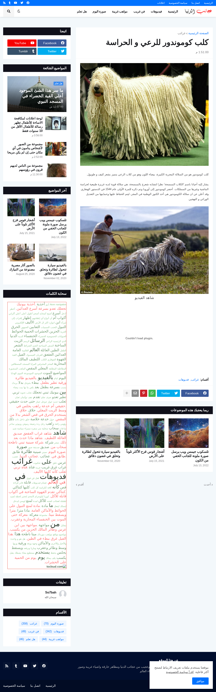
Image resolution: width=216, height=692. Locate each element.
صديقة (36, 447)
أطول (29, 313)
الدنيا (13, 336)
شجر (56, 442)
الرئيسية (208, 2)
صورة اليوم (57, 452)
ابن (57, 322)
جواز (50, 401)
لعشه (49, 501)
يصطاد (18, 552)
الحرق (15, 327)
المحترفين (41, 364)
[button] (18, 11)
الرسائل (37, 340)
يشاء (24, 552)
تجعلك (37, 392)
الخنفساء (30, 336)
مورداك (41, 534)
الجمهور (24, 327)
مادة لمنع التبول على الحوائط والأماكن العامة (37, 508)
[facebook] (28, 3)
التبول (62, 327)
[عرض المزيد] (126, 393)
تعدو (55, 397)
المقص (31, 368)
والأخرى (55, 543)
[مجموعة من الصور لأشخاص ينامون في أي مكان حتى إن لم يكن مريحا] (55, 149)
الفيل (21, 354)
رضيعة (33, 424)
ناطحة (26, 534)
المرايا (33, 364)
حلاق (32, 410)
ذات (17, 419)
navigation (61, 304)
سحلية (45, 428)
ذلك (11, 419)
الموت (47, 373)
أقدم (81, 484)
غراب (62, 467)
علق (55, 463)
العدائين (60, 354)
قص (63, 487)
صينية (37, 452)
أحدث (207, 484)
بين (62, 392)
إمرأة (63, 322)
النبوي (20, 373)
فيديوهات (36, 482)
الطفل (63, 350)
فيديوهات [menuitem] (156, 11)
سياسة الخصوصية (178, 2)
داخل (22, 419)
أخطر (12, 309)
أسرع (57, 313)
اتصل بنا (196, 2)
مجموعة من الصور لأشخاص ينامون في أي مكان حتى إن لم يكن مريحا (25, 148)
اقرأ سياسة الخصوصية (180, 672)
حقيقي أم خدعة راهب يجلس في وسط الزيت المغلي (41, 408)
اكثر (46, 322)
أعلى (23, 313)
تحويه (23, 392)
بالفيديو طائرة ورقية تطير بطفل (40, 380)
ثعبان (17, 397)
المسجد (26, 364)
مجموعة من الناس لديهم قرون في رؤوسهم (26, 168)
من (55, 523)
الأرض (38, 322)
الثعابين (34, 327)
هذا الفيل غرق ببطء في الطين (37, 536)
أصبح (49, 313)
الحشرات (42, 331)
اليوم (62, 378)
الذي (64, 341)
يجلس (61, 552)
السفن (50, 345)
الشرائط (28, 345)
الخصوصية (52, 336)
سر (39, 428)
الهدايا (13, 373)
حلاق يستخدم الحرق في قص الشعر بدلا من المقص (38, 414)
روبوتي (18, 424)
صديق (44, 447)
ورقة (29, 543)
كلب (33, 487)
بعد (37, 387)
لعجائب (56, 501)
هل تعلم (27, 639)
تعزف (48, 397)
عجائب (45, 456)
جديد (55, 401)
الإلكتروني (19, 322)
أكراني (12, 313)
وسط (62, 548)
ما (51, 505)
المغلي (43, 368)
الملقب (22, 368)
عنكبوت (37, 463)
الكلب (44, 359)
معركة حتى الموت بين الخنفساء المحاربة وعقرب (38, 516)
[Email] (135, 393)
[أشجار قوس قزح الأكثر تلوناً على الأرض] (144, 433)
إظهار (27, 318)
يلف (54, 558)
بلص (32, 387)
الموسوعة (29, 373)
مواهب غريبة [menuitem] (120, 11)
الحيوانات (62, 336)
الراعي (49, 341)
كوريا (46, 496)
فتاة (32, 467)
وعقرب (42, 548)
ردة (38, 424)
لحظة (18, 496)
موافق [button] (200, 681)
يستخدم (42, 552)
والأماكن (44, 543)
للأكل (42, 501)
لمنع (29, 501)
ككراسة (43, 487)
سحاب (54, 428)
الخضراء (42, 336)
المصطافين (16, 364)
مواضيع (62, 534)
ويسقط (17, 548)
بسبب (63, 387)
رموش (26, 424)
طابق (16, 452)
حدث (24, 401)
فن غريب (30, 631)
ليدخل (16, 501)
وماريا (33, 548)
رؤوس (63, 424)
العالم (35, 349)
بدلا (20, 382)
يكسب (61, 557)
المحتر (50, 364)
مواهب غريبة (53, 639)
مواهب (48, 534)
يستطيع (30, 552)
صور (30, 447)
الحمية (29, 331)
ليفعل (56, 506)
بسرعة (55, 387)
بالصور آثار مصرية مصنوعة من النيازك (22, 267)
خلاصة (35, 419)
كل (37, 487)
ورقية (22, 543)
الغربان (39, 355)
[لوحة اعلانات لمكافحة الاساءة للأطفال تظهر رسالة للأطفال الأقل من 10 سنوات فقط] (55, 123)
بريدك (15, 383)
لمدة (35, 501)
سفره (34, 428)
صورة (22, 446)
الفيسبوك (30, 355)
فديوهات (183, 379)
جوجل (44, 401)
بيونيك (54, 392)
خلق (27, 419)
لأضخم (31, 496)
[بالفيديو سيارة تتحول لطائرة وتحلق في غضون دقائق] (100, 433)
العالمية (25, 350)
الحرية (63, 331)
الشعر (18, 345)
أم (54, 318)
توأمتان (23, 397)
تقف (30, 397)
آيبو (47, 304)
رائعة (57, 424)
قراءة (15, 482)
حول (52, 419)
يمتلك (48, 558)
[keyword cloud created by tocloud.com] (56, 566)
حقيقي (14, 401)
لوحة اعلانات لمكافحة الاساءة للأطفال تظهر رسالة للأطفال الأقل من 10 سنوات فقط (27, 124)
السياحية (43, 345)
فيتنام (43, 482)
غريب (45, 467)
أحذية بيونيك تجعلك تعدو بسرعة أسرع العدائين (41, 306)
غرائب (181, 33)
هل (23, 539)
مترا (20, 510)
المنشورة (13, 368)
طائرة (26, 451)
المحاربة (60, 363)
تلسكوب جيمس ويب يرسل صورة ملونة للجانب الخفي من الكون (190, 456)
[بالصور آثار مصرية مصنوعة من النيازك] (21, 252)
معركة (33, 514)
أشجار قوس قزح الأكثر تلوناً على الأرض (145, 454)
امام (56, 378)
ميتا (33, 534)
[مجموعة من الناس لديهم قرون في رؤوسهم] (55, 170)
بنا (28, 387)
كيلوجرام (39, 496)
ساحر (11, 424)
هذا (17, 533)
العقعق (48, 354)
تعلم (43, 397)
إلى (13, 318)
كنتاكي (17, 487)
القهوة (61, 359)
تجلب (29, 392)
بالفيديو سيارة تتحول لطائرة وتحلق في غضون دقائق (101, 454)
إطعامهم (36, 318)
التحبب (53, 327)
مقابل (63, 525)
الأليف (29, 322)
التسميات (45, 327)
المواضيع (59, 373)
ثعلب (62, 401)
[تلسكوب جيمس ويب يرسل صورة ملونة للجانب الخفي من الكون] (189, 433)
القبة (14, 355)
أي (42, 318)
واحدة (13, 539)
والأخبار (62, 543)
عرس (62, 462)
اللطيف (34, 359)
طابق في (58, 456)
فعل (37, 478)
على (47, 461)
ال (43, 322)
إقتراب (19, 318)
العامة (16, 350)
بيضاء (15, 387)
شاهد (59, 432)
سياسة (20, 428)
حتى (32, 401)
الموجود (38, 373)
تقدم (36, 397)
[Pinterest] (143, 393)
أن (51, 318)
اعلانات (161, 2)
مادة (45, 506)
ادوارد (52, 322)
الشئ (35, 345)
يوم (41, 557)
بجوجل (27, 383)
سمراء (27, 428)
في (20, 476)
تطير (62, 397)
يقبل (12, 552)
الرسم (26, 341)
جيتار (38, 401)
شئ (14, 428)
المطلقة (53, 368)
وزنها (15, 543)
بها (25, 387)
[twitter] (21, 3)
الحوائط (17, 331)
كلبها (26, 487)
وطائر (53, 548)
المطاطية (61, 368)
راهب (50, 423)
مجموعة (43, 515)
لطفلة (63, 501)
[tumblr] (10, 3)
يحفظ (53, 552)
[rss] (4, 3)
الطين (54, 350)
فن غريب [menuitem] (139, 11)
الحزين (54, 331)
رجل (43, 424)
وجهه (34, 543)
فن (33, 478)
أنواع (46, 318)
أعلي (18, 313)
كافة (49, 487)
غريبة (37, 467)
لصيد (12, 496)
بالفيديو (45, 377)
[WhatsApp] (152, 393)
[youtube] (15, 3)
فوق (29, 478)
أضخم (36, 313)
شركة (49, 442)
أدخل (63, 313)
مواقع (55, 534)
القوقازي (51, 359)
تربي (15, 392)
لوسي (22, 501)
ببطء (35, 382)
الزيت (18, 341)
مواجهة (44, 525)
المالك (23, 359)
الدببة (20, 336)
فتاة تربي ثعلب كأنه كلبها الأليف (40, 469)
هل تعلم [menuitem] (82, 11)
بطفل (44, 387)
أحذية (41, 304)
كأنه (55, 486)
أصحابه (43, 313)
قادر (21, 482)
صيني (44, 452)
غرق (54, 467)
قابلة (27, 482)
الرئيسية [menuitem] (173, 11)
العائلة (45, 350)
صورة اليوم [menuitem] (99, 11)
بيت (21, 387)
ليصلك (63, 506)
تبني (46, 392)
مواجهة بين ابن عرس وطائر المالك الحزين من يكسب (38, 527)
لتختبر (24, 496)
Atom (52, 304)
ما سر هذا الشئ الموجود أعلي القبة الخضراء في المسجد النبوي (41, 96)
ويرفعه (27, 548)
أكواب (61, 318)
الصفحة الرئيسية (198, 33)
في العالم (56, 482)
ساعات (62, 428)
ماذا (27, 510)
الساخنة (60, 345)
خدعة (44, 419)
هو (20, 539)
